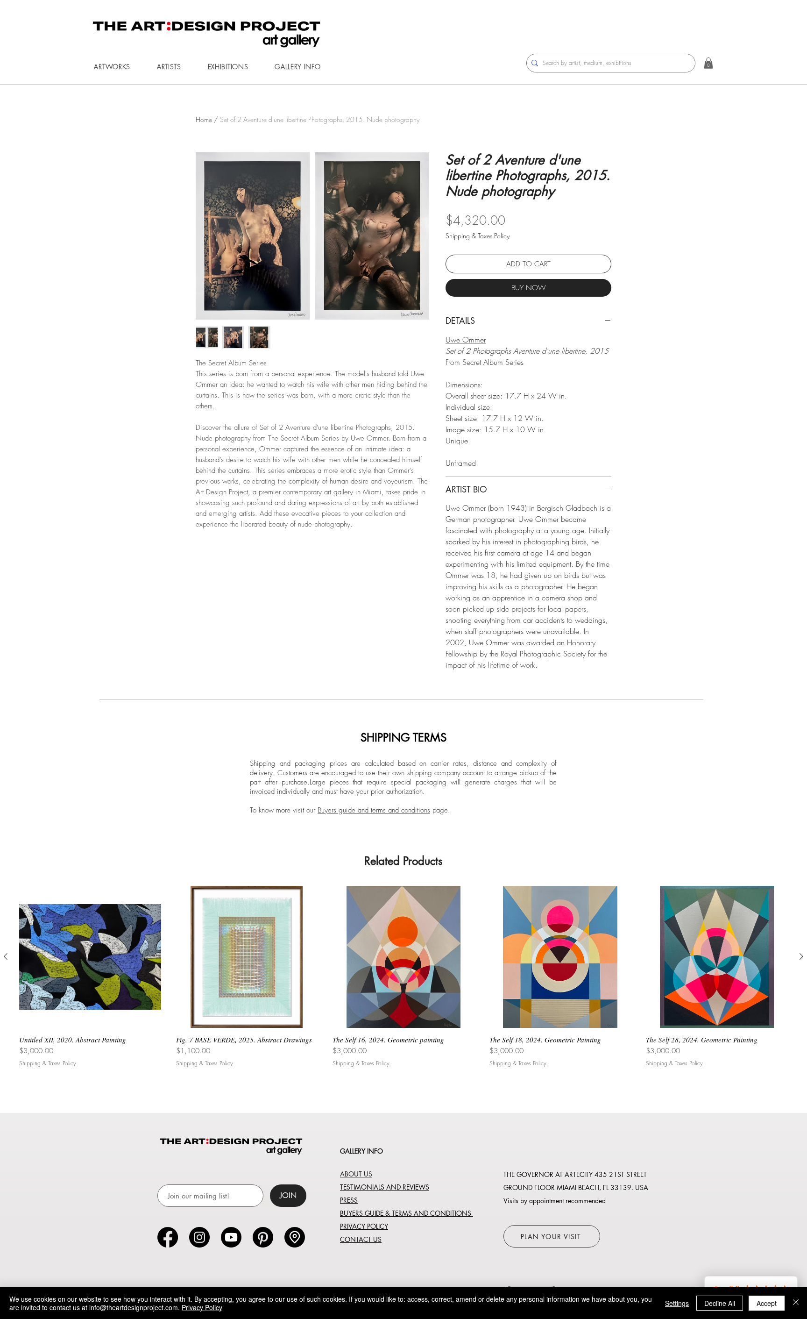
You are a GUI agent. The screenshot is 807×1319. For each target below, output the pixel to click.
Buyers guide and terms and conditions (374, 810)
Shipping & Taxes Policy (478, 236)
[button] (112, 66)
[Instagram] (199, 1237)
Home (204, 119)
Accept (767, 1303)
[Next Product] (801, 956)
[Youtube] (231, 1237)
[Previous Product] (5, 956)
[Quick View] (90, 957)
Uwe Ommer (466, 340)
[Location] (294, 1237)
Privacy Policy (202, 1307)
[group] (403, 980)
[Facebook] (167, 1237)
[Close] (795, 1303)
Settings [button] (677, 1303)
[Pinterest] (263, 1237)
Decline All (719, 1303)
